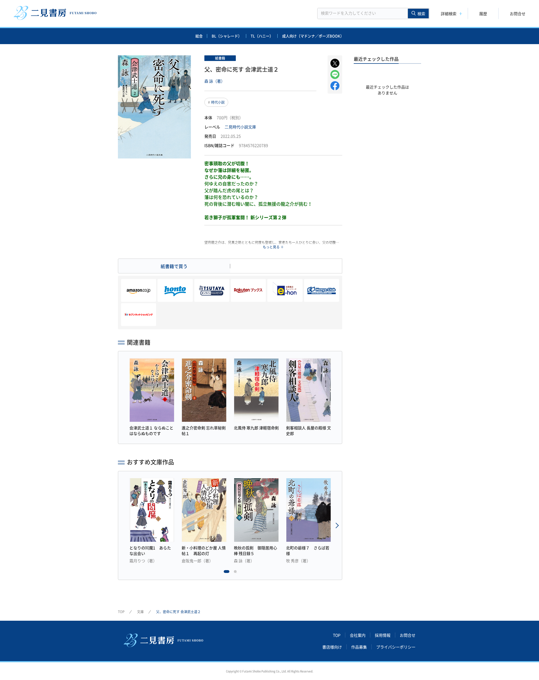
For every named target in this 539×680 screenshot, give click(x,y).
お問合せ (518, 13)
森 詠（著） (214, 81)
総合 (199, 35)
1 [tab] (226, 573)
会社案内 (358, 635)
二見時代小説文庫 (240, 127)
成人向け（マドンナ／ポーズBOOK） (313, 35)
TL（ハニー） (262, 35)
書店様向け (332, 646)
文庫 (140, 611)
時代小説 (218, 102)
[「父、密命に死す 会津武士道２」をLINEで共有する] (334, 74)
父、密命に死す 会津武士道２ (178, 611)
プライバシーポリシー (395, 646)
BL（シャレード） (227, 35)
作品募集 (359, 646)
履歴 (483, 13)
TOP (121, 611)
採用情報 (382, 635)
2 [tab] (236, 573)
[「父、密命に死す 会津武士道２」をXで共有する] (334, 63)
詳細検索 (448, 13)
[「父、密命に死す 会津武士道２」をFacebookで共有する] (334, 85)
